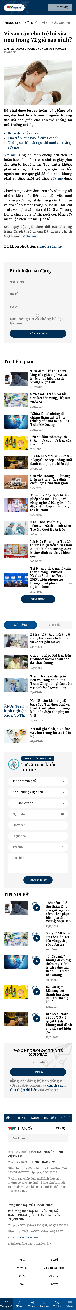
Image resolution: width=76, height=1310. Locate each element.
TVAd (54, 1259)
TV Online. (28, 236)
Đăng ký (38, 1072)
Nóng (19, 1306)
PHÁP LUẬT (49, 1117)
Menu (69, 1306)
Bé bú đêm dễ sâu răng (25, 133)
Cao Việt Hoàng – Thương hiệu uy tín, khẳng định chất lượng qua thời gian (50, 479)
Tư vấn (57, 1306)
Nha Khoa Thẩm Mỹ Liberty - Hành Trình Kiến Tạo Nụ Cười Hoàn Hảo (50, 525)
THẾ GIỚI (65, 1117)
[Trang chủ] (8, 1118)
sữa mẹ (56, 178)
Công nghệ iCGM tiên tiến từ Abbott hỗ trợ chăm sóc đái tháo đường (50, 659)
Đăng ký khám (38, 880)
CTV (22, 1276)
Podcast (44, 1306)
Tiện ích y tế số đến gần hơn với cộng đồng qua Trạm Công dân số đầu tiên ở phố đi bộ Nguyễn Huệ (51, 681)
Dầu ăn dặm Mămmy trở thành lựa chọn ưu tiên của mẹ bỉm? (50, 440)
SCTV (54, 1284)
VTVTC (22, 1268)
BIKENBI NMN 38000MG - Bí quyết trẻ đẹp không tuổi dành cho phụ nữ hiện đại (51, 460)
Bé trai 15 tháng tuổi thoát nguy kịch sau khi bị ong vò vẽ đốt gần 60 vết (50, 638)
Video (31, 1306)
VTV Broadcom (54, 1268)
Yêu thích (55, 624)
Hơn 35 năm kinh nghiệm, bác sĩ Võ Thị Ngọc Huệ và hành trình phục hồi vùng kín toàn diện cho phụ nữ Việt (50, 708)
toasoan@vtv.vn (27, 1237)
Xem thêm (38, 599)
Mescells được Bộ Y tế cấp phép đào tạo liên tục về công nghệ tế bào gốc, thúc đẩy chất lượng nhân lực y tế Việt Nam (50, 502)
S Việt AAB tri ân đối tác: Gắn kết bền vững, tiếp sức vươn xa (50, 397)
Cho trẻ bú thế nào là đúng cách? (33, 138)
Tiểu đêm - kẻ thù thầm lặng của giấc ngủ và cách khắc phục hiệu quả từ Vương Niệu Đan (50, 376)
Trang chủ (6, 1306)
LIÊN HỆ (60, 1128)
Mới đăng (20, 624)
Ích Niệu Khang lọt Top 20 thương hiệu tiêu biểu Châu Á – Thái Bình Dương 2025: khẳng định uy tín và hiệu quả (51, 549)
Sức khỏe (32, 22)
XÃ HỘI (34, 1117)
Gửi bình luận (38, 333)
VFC (22, 1259)
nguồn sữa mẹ (49, 246)
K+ (22, 1284)
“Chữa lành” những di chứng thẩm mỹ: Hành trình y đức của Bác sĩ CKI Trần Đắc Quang (49, 419)
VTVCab (54, 1276)
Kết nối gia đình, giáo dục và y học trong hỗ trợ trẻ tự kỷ (50, 732)
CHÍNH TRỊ (20, 1117)
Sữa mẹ (10, 155)
